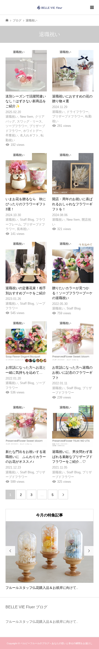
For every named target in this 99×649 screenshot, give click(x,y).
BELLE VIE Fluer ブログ (26, 607)
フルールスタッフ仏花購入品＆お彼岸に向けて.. (42, 621)
